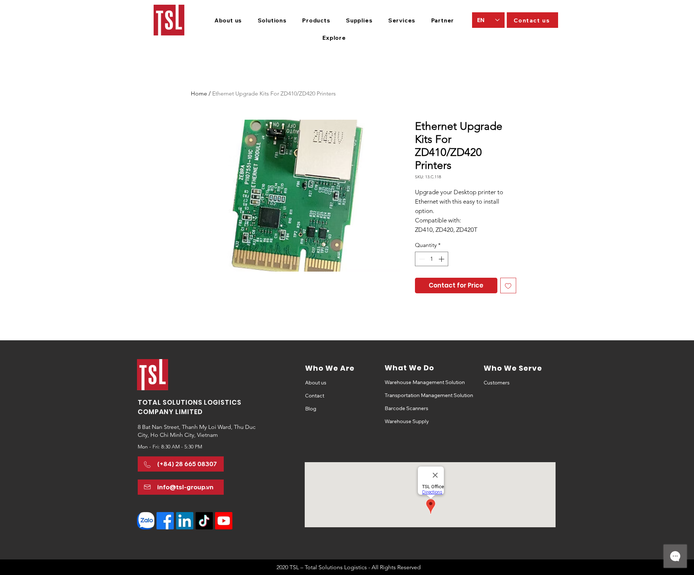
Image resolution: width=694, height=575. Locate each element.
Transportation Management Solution (410, 395)
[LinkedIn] (184, 520)
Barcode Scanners (406, 408)
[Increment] (442, 259)
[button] (272, 20)
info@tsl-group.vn (185, 487)
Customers (497, 382)
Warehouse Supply (407, 421)
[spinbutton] (431, 259)
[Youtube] (223, 520)
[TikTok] (204, 520)
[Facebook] (165, 520)
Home (199, 93)
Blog (310, 408)
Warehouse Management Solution (410, 382)
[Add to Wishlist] (508, 286)
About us (315, 382)
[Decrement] (421, 259)
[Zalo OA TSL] (145, 520)
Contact (314, 395)
